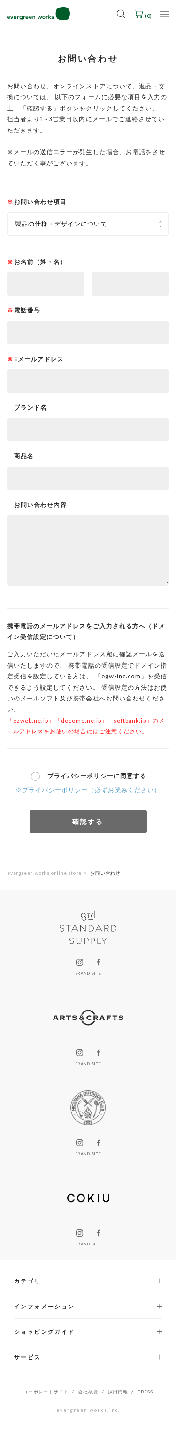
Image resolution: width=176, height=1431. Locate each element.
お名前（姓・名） (40, 261)
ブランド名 (30, 407)
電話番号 (27, 310)
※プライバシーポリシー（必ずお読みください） (88, 789)
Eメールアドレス (39, 359)
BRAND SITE (88, 973)
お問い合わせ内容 (40, 504)
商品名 (24, 455)
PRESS (145, 1391)
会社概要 (88, 1391)
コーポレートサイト (46, 1391)
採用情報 (118, 1391)
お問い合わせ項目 (40, 201)
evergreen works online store (44, 873)
